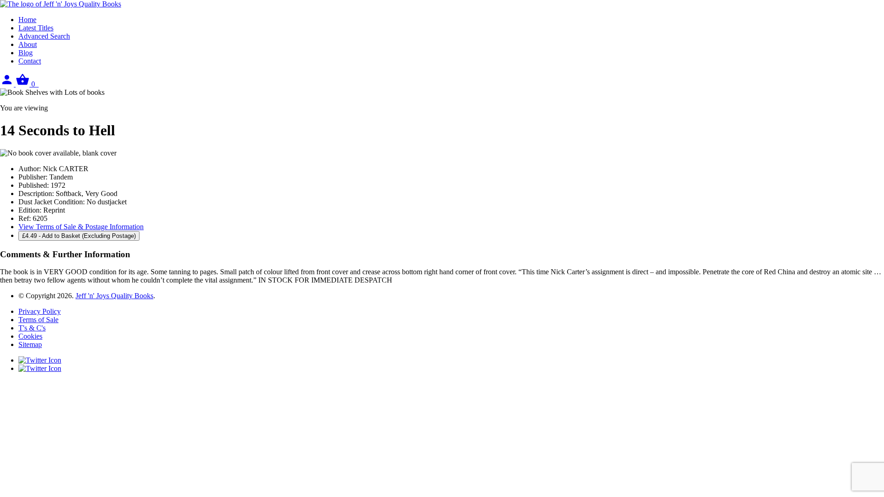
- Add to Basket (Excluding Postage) (79, 235)
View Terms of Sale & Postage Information (81, 227)
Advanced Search (44, 36)
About (27, 44)
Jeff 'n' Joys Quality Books (114, 296)
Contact (29, 61)
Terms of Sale (38, 320)
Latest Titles (35, 28)
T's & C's (32, 328)
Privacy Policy (39, 311)
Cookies (30, 336)
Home (27, 19)
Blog (25, 53)
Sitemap (30, 344)
